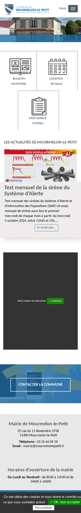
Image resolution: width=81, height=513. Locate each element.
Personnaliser (43, 507)
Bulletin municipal (19, 81)
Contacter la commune (40, 385)
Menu (62, 8)
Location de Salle (56, 81)
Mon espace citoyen (37, 121)
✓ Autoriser (55, 301)
